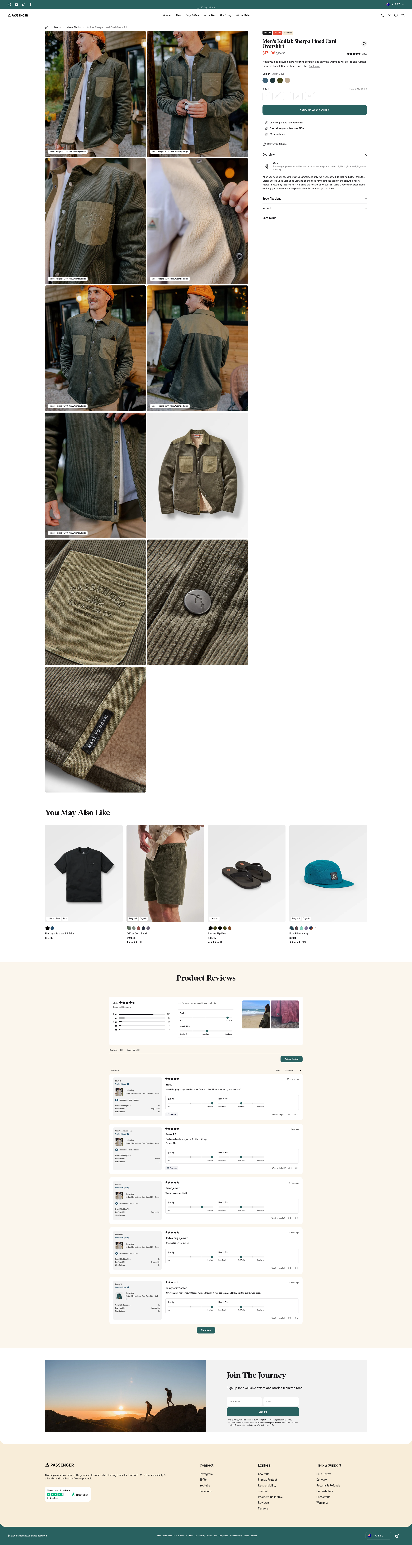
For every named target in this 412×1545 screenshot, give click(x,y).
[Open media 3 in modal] (95, 221)
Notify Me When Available (314, 110)
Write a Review (294, 1060)
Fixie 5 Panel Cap (299, 933)
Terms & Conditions (164, 1536)
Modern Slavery (236, 1536)
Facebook (206, 1491)
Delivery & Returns (276, 144)
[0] (396, 15)
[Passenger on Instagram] (9, 4)
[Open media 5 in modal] (95, 348)
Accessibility (200, 1536)
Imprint (209, 1536)
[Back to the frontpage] (46, 27)
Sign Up (263, 1412)
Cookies (189, 1536)
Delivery (321, 1479)
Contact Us (323, 1497)
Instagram (206, 1474)
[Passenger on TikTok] (23, 4)
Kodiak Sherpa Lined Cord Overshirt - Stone (142, 1094)
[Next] (119, 876)
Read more (314, 66)
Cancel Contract (250, 1536)
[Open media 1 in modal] (95, 94)
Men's (57, 27)
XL (298, 96)
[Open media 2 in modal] (197, 94)
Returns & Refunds (328, 1485)
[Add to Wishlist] (364, 44)
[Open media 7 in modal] (95, 475)
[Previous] (48, 876)
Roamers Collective (270, 1497)
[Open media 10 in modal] (197, 602)
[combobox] (395, 4)
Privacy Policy (178, 1536)
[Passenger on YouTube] (16, 4)
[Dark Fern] (272, 80)
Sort (278, 1070)
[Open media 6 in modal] (197, 348)
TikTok (203, 1479)
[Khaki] (280, 80)
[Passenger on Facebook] (30, 4)
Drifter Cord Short (136, 933)
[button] (357, 54)
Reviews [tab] (116, 1051)
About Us (263, 1474)
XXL (310, 96)
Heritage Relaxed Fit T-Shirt (60, 933)
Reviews (263, 1502)
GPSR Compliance (221, 1536)
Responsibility (267, 1485)
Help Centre (323, 1474)
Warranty (322, 1502)
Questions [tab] (133, 1051)
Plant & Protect (267, 1479)
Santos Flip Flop (217, 933)
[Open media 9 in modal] (95, 602)
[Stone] (287, 80)
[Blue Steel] (265, 80)
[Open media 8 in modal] (197, 475)
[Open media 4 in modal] (197, 221)
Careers (263, 1508)
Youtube (205, 1485)
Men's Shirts (74, 27)
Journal (263, 1491)
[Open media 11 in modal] (95, 730)
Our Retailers (324, 1491)
